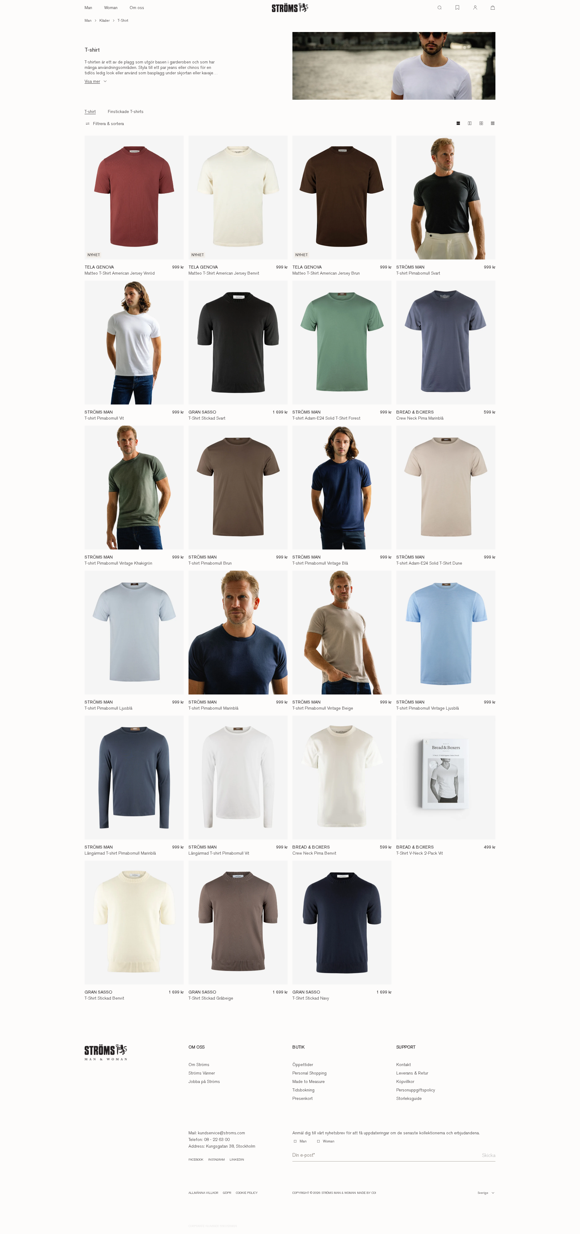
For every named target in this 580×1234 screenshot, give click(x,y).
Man (88, 7)
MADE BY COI (366, 1193)
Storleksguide (409, 1098)
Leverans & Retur (412, 1073)
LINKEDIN (237, 1160)
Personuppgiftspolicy (415, 1090)
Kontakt (403, 1064)
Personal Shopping (309, 1073)
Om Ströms (198, 1064)
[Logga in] (475, 7)
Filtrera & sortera (108, 123)
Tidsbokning (303, 1090)
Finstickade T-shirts (125, 111)
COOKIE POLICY (247, 1193)
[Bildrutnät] (492, 123)
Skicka (488, 1155)
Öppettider (302, 1064)
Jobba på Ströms (204, 1081)
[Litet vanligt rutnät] (481, 123)
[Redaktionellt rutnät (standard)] (458, 123)
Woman (111, 7)
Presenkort (302, 1098)
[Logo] (290, 7)
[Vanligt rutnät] (469, 123)
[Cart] (492, 7)
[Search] (439, 7)
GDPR (227, 1193)
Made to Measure (308, 1081)
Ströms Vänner (201, 1073)
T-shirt (123, 20)
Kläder (104, 20)
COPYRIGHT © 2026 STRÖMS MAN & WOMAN (324, 1193)
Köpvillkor (405, 1081)
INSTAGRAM (216, 1160)
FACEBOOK (195, 1160)
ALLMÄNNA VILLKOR (203, 1193)
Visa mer (92, 81)
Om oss (137, 7)
